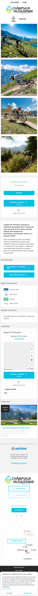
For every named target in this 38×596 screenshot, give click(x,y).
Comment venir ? (17, 541)
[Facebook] (16, 516)
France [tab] (28, 531)
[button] (29, 12)
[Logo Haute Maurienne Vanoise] (19, 480)
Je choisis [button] (9, 593)
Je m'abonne (19, 510)
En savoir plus (6, 589)
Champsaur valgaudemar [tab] (30, 534)
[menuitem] (15, 2)
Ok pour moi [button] (27, 593)
